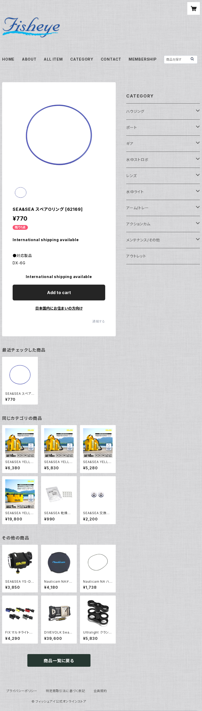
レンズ (131, 175)
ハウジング (135, 111)
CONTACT (111, 59)
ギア (130, 143)
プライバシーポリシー (21, 691)
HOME (8, 59)
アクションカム (138, 224)
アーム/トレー (137, 208)
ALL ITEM (53, 59)
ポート (131, 127)
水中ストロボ (137, 159)
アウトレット (136, 256)
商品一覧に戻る (59, 660)
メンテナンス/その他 (143, 240)
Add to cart (59, 292)
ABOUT (29, 59)
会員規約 (100, 691)
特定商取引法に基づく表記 (65, 691)
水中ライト (135, 191)
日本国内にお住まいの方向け (59, 308)
